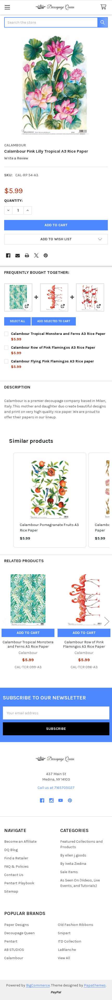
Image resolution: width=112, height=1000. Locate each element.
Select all (17, 321)
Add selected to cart (53, 321)
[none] (56, 86)
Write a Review (16, 158)
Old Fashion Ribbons (75, 925)
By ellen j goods (73, 855)
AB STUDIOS (14, 949)
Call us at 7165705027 (56, 787)
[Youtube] (61, 800)
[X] (36, 255)
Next (107, 621)
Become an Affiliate (20, 841)
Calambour (13, 958)
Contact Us (13, 875)
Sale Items (69, 872)
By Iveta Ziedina (73, 863)
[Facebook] (8, 255)
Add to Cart (28, 633)
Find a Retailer (16, 858)
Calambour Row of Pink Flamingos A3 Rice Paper (53, 347)
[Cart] (104, 7)
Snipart (64, 933)
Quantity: (13, 200)
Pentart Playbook (19, 883)
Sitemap (11, 891)
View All (64, 958)
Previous (5, 621)
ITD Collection (69, 941)
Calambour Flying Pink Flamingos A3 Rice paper (52, 361)
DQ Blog (11, 850)
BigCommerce (38, 985)
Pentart (10, 941)
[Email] (18, 255)
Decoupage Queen (19, 933)
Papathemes (95, 985)
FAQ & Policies (16, 866)
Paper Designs (16, 925)
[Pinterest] (46, 255)
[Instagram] (51, 800)
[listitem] (49, 500)
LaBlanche (67, 949)
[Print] (27, 255)
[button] (56, 239)
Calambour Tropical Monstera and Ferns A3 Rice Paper (58, 334)
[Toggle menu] (7, 7)
